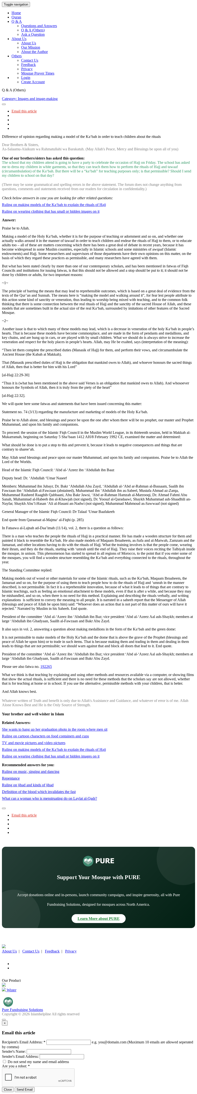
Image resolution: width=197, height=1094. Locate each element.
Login (25, 78)
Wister (11, 990)
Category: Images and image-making (30, 99)
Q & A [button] (17, 21)
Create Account (33, 82)
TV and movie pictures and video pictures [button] (33, 743)
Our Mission (30, 47)
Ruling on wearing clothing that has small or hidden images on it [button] (50, 211)
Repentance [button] (11, 778)
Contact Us (29, 60)
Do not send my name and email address (38, 1062)
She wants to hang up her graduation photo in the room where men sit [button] (54, 729)
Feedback (28, 65)
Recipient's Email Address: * (23, 1042)
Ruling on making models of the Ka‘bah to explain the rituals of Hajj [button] (54, 205)
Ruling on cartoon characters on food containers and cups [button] (45, 736)
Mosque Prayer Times (37, 73)
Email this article (24, 111)
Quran (16, 17)
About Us (28, 43)
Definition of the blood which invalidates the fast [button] (39, 792)
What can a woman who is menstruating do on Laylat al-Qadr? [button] (49, 798)
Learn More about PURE (99, 919)
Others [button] (17, 56)
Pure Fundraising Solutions (22, 1010)
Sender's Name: (14, 1051)
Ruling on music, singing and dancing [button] (30, 772)
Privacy (27, 69)
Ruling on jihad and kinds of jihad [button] (28, 785)
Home (16, 13)
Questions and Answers (39, 26)
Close (8, 1089)
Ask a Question (33, 34)
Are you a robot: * (16, 1066)
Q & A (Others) (33, 30)
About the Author (34, 52)
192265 (46, 667)
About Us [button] (19, 39)
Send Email (25, 1089)
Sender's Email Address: (20, 1056)
